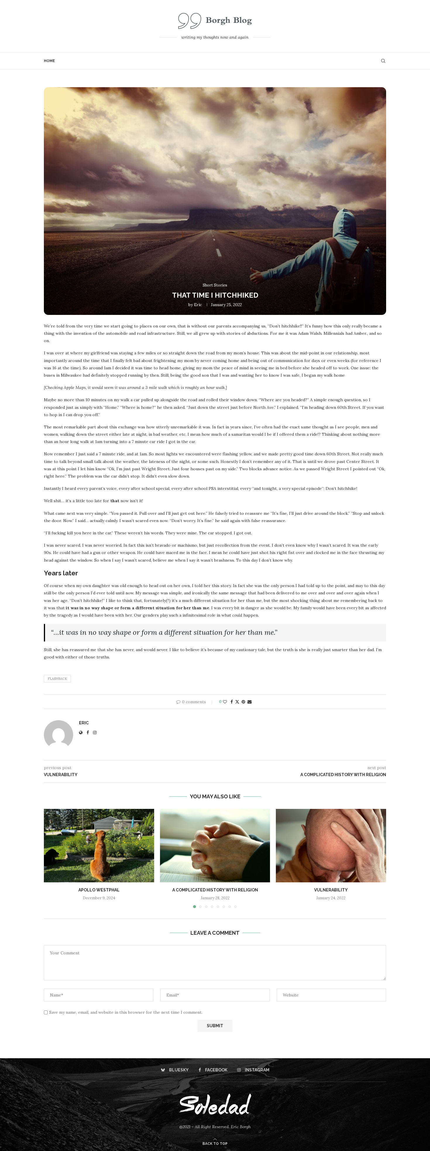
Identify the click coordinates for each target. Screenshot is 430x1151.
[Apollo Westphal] (99, 845)
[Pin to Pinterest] (243, 701)
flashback (57, 679)
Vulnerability (331, 890)
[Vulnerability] (331, 845)
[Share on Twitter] (237, 701)
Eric (198, 304)
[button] (52, 858)
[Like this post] (225, 701)
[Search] (383, 60)
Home (49, 61)
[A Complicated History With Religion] (215, 845)
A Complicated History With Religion (215, 890)
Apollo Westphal (99, 890)
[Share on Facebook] (232, 701)
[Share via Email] (249, 701)
